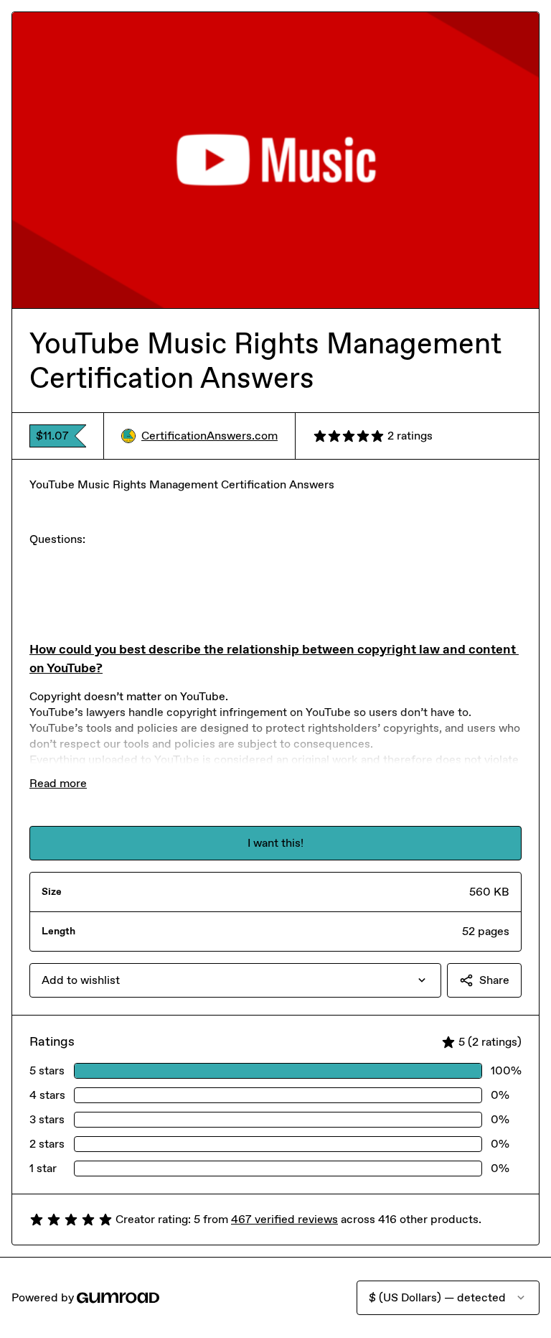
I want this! (275, 843)
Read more (58, 783)
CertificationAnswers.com (209, 435)
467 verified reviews (284, 1219)
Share (494, 980)
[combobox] (235, 980)
